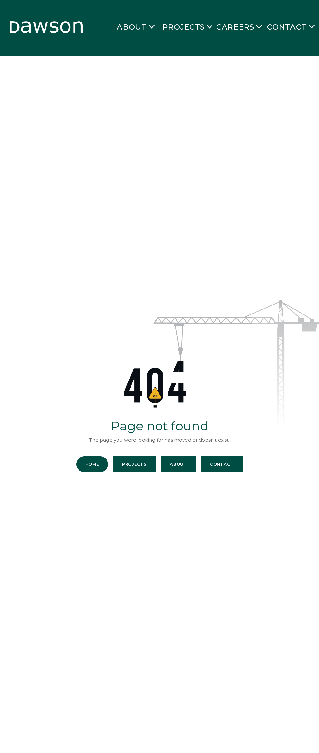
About (178, 464)
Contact (222, 464)
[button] (116, 27)
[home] (44, 27)
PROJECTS (183, 26)
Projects (134, 464)
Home (92, 464)
